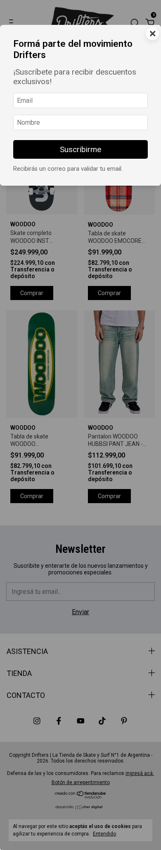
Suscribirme (80, 149)
